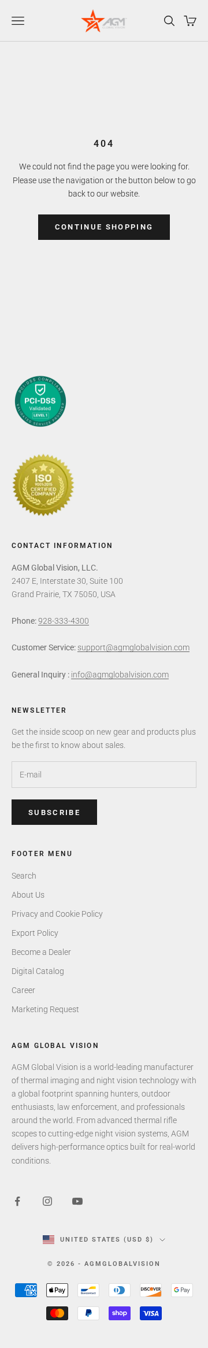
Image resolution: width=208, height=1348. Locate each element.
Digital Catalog (38, 971)
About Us (28, 894)
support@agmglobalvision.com (133, 647)
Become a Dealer (41, 952)
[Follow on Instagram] (47, 1201)
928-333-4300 (63, 620)
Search (24, 875)
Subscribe (54, 812)
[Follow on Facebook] (17, 1201)
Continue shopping (104, 227)
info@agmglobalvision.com (120, 674)
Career (23, 990)
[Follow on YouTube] (77, 1201)
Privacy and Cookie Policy (57, 914)
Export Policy (35, 933)
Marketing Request (45, 1009)
